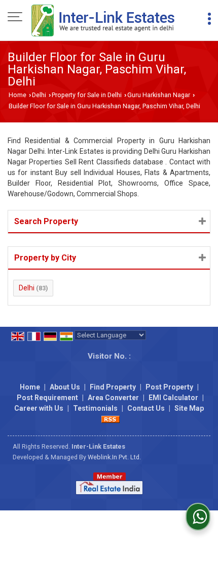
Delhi (39, 95)
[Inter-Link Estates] (103, 21)
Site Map (189, 408)
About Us (65, 387)
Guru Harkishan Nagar (158, 95)
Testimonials (95, 408)
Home (17, 95)
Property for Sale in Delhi (87, 95)
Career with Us (38, 408)
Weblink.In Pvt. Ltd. (114, 457)
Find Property (113, 387)
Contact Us (146, 408)
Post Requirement (47, 398)
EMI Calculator (173, 398)
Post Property (169, 387)
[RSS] (110, 419)
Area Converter (113, 398)
